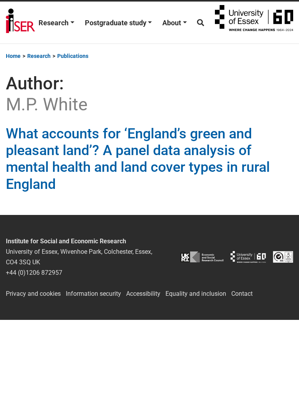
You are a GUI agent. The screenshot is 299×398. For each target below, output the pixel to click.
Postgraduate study (115, 23)
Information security (93, 293)
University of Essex (254, 22)
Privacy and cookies (33, 293)
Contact (242, 293)
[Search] (200, 23)
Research (54, 23)
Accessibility (143, 293)
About (171, 23)
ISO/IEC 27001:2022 (283, 256)
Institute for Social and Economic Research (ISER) (20, 23)
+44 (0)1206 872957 (34, 272)
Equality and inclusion (195, 293)
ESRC (201, 256)
